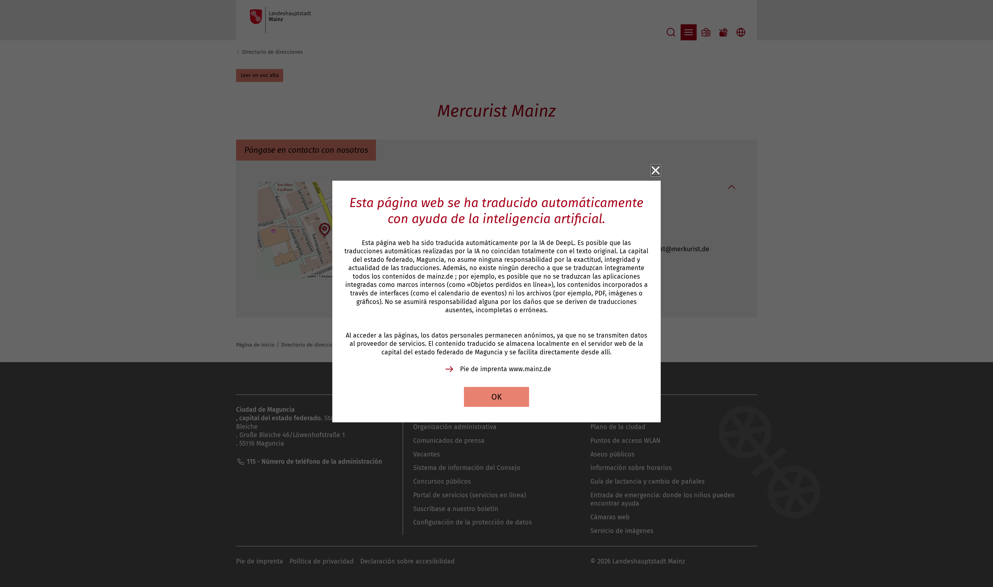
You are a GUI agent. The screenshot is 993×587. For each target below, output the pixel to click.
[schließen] (656, 170)
